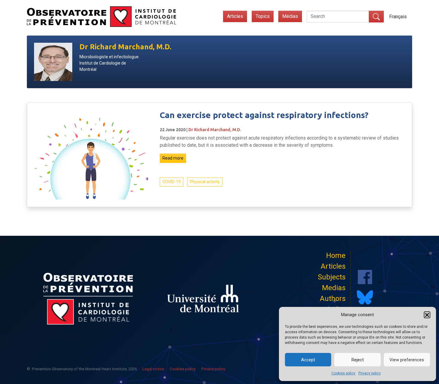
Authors (333, 298)
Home (336, 255)
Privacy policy (369, 373)
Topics (263, 16)
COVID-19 (171, 181)
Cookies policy (343, 373)
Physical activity (205, 181)
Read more (172, 158)
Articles (235, 16)
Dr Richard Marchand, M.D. (214, 129)
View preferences (406, 359)
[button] (427, 315)
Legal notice (153, 369)
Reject (357, 359)
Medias (334, 288)
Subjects (332, 277)
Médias (290, 16)
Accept (308, 359)
